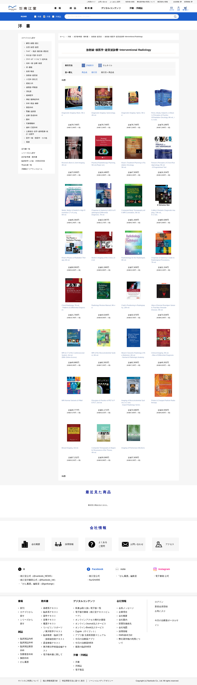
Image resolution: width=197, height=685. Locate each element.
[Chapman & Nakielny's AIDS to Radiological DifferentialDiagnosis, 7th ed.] (103, 195)
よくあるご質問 (115, 2)
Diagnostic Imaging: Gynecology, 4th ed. (103, 114)
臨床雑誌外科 (26, 642)
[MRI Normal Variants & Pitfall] (73, 385)
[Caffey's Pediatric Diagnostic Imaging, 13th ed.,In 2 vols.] (163, 195)
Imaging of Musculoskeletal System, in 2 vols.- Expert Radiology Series (133, 403)
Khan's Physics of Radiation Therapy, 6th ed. (74, 259)
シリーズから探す (26, 622)
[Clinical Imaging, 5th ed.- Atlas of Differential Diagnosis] (163, 338)
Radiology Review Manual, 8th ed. (103, 306)
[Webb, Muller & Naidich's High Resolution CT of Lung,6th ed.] (73, 195)
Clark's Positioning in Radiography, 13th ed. (133, 306)
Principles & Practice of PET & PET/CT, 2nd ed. (103, 402)
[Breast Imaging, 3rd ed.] (73, 433)
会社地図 (123, 627)
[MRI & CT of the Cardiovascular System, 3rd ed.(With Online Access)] (73, 338)
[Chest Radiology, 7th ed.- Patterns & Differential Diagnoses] (73, 290)
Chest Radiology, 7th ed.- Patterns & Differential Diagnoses (73, 307)
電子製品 (79, 670)
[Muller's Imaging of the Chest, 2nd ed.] (103, 243)
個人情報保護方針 (50, 681)
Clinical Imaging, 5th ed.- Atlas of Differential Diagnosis (162, 354)
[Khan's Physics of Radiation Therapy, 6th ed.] (73, 243)
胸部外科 (24, 658)
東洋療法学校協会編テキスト (55, 649)
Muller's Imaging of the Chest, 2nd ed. (103, 259)
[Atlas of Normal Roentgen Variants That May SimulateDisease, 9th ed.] (163, 290)
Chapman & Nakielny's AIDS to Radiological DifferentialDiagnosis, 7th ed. (104, 212)
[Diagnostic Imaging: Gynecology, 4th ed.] (103, 98)
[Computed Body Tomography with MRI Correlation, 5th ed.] (133, 195)
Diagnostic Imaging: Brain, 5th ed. (73, 114)
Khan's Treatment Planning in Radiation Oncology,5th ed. (133, 165)
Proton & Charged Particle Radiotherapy (163, 402)
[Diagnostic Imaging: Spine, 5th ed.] (133, 98)
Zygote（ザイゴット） (86, 631)
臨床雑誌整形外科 (26, 648)
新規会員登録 (161, 606)
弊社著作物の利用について (146, 2)
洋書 (48, 17)
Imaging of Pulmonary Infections (133, 448)
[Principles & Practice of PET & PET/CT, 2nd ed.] (103, 385)
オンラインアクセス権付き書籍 (90, 620)
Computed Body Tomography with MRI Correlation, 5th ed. (133, 211)
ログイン (159, 602)
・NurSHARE (93, 580)
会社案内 (123, 620)
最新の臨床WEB (83, 647)
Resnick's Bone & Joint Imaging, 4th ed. (73, 164)
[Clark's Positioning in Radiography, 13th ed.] (133, 290)
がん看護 (24, 662)
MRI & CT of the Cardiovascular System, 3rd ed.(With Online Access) (73, 355)
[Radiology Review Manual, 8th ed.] (103, 290)
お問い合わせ (102, 2)
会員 (178, 10)
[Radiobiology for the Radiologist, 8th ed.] (133, 243)
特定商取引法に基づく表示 (73, 681)
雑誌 (20, 631)
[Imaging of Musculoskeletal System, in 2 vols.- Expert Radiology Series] (133, 385)
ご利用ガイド (91, 2)
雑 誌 (73, 8)
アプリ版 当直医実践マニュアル (90, 635)
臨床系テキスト (50, 612)
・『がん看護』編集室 (126, 576)
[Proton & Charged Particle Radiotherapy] (163, 385)
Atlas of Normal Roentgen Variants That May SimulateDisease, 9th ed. (163, 307)
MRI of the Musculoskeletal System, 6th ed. (104, 354)
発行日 (94, 72)
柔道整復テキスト (51, 643)
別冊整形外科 (26, 654)
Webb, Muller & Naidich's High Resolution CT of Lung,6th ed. (73, 212)
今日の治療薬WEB (84, 643)
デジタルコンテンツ (111, 8)
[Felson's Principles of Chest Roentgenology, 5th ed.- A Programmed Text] (163, 148)
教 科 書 (88, 8)
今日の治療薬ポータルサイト (166, 622)
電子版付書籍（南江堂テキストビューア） (92, 614)
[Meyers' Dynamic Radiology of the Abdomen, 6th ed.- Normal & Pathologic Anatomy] (133, 338)
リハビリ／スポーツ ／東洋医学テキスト (52, 629)
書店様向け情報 (162, 2)
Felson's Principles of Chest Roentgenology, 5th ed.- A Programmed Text (163, 165)
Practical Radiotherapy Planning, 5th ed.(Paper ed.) (104, 164)
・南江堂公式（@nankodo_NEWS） (35, 576)
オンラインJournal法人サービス (90, 623)
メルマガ (171, 10)
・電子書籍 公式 (161, 576)
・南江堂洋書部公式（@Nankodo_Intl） (37, 580)
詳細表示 (90, 65)
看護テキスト (49, 623)
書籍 (20, 601)
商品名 (84, 72)
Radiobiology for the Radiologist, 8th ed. (133, 259)
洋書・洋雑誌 (136, 8)
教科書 (44, 601)
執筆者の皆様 (130, 2)
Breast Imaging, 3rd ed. (70, 448)
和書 (39, 17)
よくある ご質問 (102, 544)
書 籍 (57, 8)
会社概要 (35, 544)
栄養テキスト (49, 620)
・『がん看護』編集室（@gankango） (36, 584)
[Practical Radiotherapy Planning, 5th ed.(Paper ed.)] (103, 148)
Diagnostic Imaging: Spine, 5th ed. (133, 114)
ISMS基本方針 (126, 635)
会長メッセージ (126, 608)
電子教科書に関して (52, 654)
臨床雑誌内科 (26, 639)
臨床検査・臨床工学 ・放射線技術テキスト (54, 637)
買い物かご (185, 10)
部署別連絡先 (125, 623)
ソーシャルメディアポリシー (101, 681)
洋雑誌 (58, 17)
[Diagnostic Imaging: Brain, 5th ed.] (73, 98)
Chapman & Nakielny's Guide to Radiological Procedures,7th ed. (162, 260)
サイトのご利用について (28, 681)
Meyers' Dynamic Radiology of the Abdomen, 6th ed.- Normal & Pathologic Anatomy (133, 355)
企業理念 (123, 612)
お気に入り (160, 611)
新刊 (22, 608)
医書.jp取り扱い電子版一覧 (88, 608)
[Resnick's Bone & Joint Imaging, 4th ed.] (73, 148)
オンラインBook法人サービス (89, 627)
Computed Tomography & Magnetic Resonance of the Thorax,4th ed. (104, 450)
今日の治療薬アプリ (85, 639)
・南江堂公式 (93, 576)
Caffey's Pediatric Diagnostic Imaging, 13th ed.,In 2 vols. (163, 212)
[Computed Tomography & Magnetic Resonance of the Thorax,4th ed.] (103, 433)
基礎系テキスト (50, 608)
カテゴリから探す (26, 614)
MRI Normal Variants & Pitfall (72, 400)
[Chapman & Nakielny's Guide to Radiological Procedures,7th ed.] (163, 243)
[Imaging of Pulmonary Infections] (133, 433)
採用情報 (187, 2)
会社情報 (176, 2)
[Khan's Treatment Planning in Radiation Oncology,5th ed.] (133, 148)
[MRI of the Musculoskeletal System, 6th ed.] (103, 338)
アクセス (170, 544)
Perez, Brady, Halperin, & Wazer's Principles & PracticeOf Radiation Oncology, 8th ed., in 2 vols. (163, 116)
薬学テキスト (49, 616)
